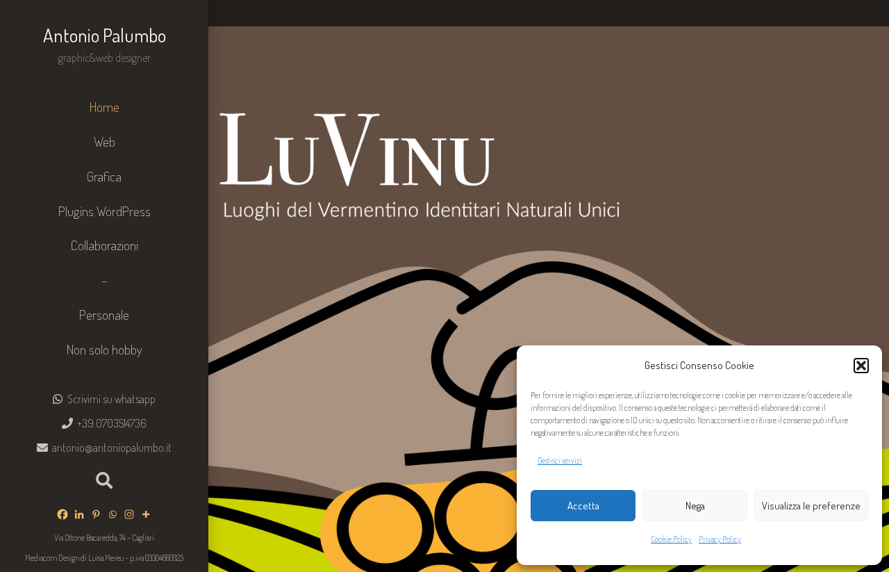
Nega (695, 505)
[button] (861, 366)
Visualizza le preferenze (811, 505)
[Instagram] (129, 514)
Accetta (583, 505)
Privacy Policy (720, 539)
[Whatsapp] (112, 514)
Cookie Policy (671, 539)
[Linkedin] (79, 514)
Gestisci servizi (560, 460)
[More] (146, 514)
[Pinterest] (96, 514)
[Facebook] (62, 514)
